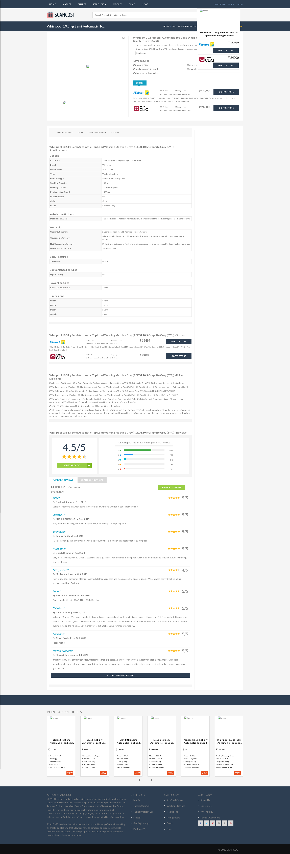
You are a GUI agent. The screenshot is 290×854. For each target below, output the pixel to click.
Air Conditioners (175, 800)
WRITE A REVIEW (72, 465)
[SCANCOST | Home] (61, 14)
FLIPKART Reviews (63, 480)
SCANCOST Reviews (92, 480)
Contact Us (206, 806)
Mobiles (117, 4)
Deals (132, 4)
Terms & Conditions (210, 817)
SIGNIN (240, 4)
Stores (140, 83)
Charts (82, 4)
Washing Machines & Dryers (186, 26)
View (69, 773)
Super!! (57, 497)
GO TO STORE (226, 92)
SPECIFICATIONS (64, 132)
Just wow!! (59, 514)
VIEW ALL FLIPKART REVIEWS (120, 675)
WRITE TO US (219, 4)
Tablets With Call (141, 806)
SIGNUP (231, 4)
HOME (166, 26)
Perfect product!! (62, 650)
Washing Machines (176, 806)
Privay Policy (207, 811)
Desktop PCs (139, 829)
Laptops (137, 817)
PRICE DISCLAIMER (97, 132)
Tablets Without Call (143, 811)
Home (52, 4)
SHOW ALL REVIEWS (171, 487)
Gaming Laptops (141, 823)
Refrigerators (173, 817)
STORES (80, 132)
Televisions (172, 811)
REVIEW (115, 132)
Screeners (99, 4)
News (145, 4)
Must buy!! (59, 548)
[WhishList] (123, 38)
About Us (205, 800)
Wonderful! (59, 531)
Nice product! (60, 570)
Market (67, 4)
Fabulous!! (59, 608)
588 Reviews (57, 491)
